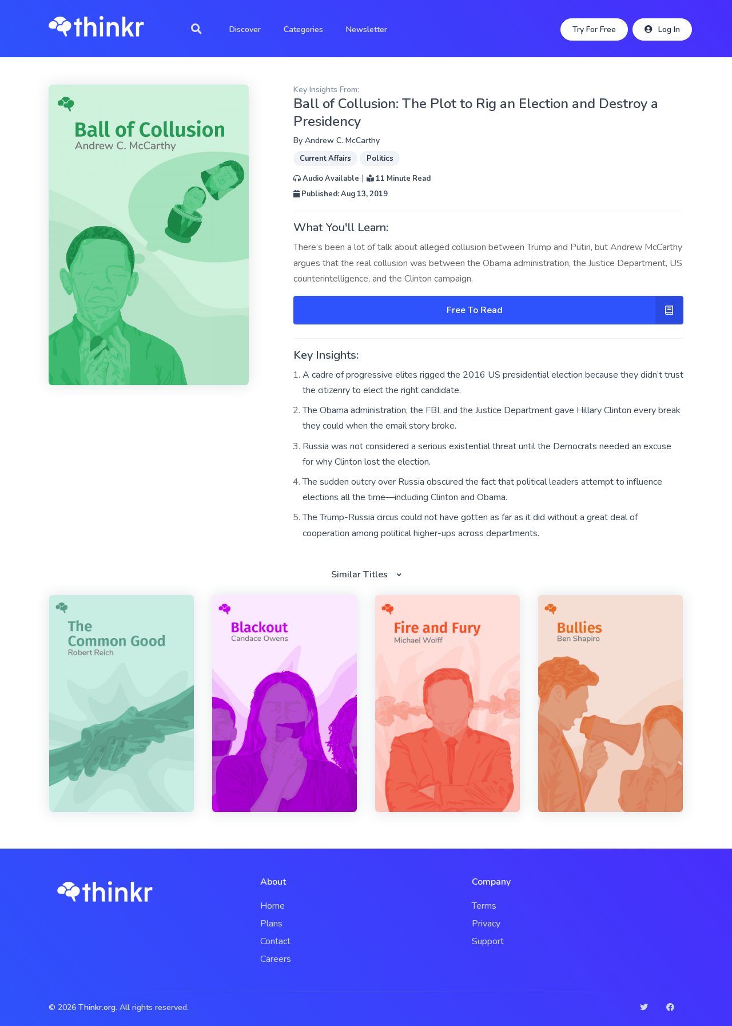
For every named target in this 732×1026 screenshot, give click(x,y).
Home (272, 906)
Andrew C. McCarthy (342, 140)
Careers (275, 959)
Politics (380, 158)
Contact (275, 941)
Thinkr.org (97, 1007)
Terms (484, 906)
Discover (245, 29)
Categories (303, 29)
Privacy (486, 923)
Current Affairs (325, 158)
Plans (271, 923)
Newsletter (366, 29)
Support (488, 941)
